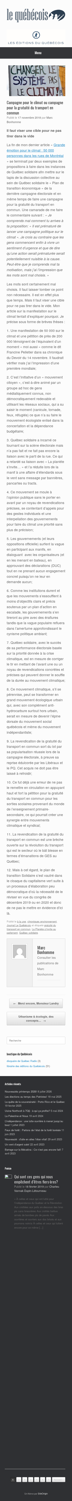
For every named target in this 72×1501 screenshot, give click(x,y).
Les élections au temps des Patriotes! (26, 1096)
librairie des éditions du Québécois (26, 1066)
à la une (21, 921)
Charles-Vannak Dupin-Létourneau (37, 1188)
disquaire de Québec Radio (22, 1061)
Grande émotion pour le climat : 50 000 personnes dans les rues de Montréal (36, 150)
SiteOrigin (43, 1493)
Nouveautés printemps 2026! (21, 1091)
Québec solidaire (28, 932)
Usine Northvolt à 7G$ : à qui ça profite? (27, 1111)
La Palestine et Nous (16, 1116)
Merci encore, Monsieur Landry (36, 1003)
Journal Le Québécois (19, 925)
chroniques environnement (42, 921)
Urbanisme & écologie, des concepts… (36, 1018)
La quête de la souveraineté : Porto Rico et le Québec (35, 1102)
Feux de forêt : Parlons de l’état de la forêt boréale (33, 1130)
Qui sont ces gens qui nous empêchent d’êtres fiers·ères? (36, 1179)
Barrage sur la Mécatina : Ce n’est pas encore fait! (33, 1149)
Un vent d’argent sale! (17, 1144)
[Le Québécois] (36, 16)
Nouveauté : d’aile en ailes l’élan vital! (26, 1139)
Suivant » (58, 1479)
